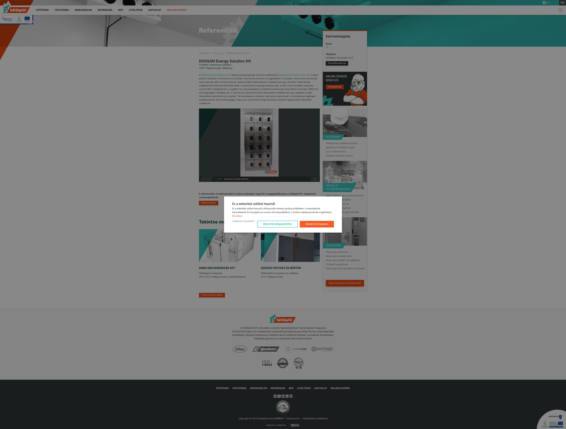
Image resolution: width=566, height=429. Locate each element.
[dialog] (283, 214)
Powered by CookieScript (243, 221)
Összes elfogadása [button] (316, 223)
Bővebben (237, 215)
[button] (278, 224)
